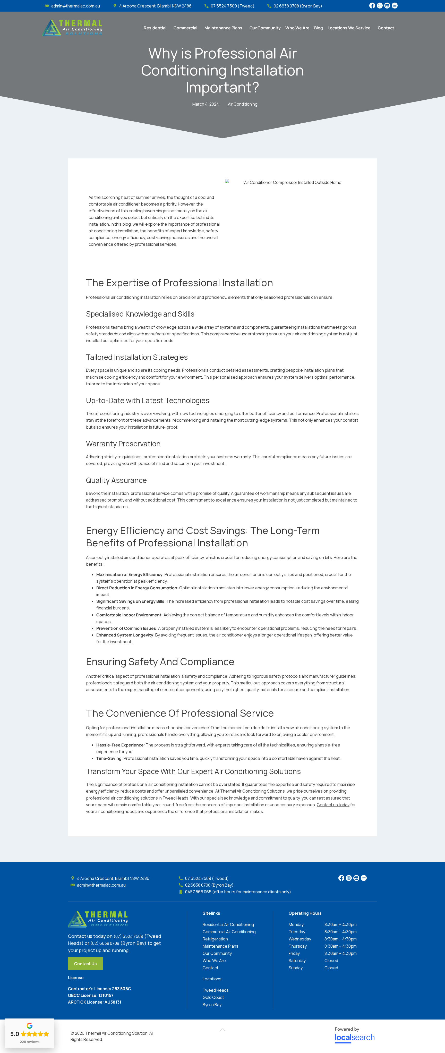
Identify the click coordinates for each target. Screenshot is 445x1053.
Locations (212, 979)
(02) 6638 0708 (104, 943)
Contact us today (333, 805)
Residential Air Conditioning (228, 924)
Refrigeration (215, 939)
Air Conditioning (243, 104)
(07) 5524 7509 (128, 936)
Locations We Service (349, 28)
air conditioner (126, 204)
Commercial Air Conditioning (229, 932)
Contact (386, 28)
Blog (318, 28)
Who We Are (297, 28)
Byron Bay (212, 1004)
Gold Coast (213, 997)
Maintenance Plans (223, 28)
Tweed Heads (216, 990)
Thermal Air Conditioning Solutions (252, 791)
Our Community (265, 28)
